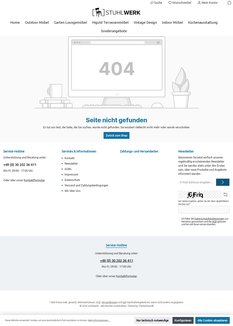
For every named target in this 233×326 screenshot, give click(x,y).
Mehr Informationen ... (99, 320)
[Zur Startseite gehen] (116, 12)
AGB (214, 221)
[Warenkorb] (228, 2)
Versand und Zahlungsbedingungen (86, 185)
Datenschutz (72, 179)
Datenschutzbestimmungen (209, 218)
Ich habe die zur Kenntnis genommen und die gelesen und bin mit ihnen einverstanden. (204, 221)
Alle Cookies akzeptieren (213, 320)
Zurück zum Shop (116, 135)
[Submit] (223, 182)
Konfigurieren (183, 320)
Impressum (71, 174)
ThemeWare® (146, 306)
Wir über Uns (73, 190)
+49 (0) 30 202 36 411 (19, 165)
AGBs (68, 168)
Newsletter (71, 163)
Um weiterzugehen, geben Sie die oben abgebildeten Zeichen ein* (203, 202)
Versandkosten (109, 302)
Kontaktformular (34, 180)
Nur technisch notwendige (152, 320)
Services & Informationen (79, 151)
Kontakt (70, 158)
